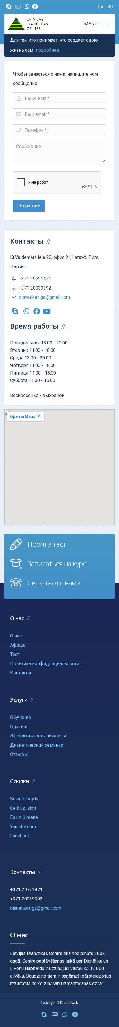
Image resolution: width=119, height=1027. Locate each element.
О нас (16, 636)
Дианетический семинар (36, 745)
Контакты (20, 673)
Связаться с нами (53, 582)
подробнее (47, 50)
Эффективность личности (38, 736)
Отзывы (19, 754)
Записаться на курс (56, 563)
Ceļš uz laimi (23, 808)
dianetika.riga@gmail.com (44, 297)
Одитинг (19, 726)
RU (110, 7)
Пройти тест (46, 544)
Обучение (20, 717)
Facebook (20, 836)
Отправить (29, 205)
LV (101, 7)
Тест (14, 654)
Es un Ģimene (24, 817)
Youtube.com (23, 826)
